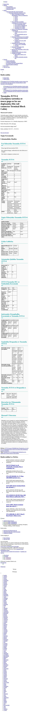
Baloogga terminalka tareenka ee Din (17, 13)
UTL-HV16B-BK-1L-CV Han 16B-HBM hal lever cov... (15, 476)
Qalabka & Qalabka (16, 53)
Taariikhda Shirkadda (11, 7)
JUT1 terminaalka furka (20, 24)
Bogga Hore (6, 4)
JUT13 (16, 19)
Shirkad (5, 5)
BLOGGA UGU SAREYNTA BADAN (10, 551)
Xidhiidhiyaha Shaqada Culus (18, 43)
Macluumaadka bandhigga (12, 64)
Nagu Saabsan (9, 6)
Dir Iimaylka (3, 562)
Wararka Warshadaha (11, 62)
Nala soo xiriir (6, 67)
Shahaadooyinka (10, 9)
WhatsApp (3, 566)
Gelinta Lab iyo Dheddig (20, 44)
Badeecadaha (6, 79)
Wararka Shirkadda (10, 60)
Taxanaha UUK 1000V (20, 28)
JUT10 (16, 16)
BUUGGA (5, 65)
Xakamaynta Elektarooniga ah (10, 530)
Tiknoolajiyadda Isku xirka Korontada (14, 11)
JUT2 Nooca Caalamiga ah (21, 25)
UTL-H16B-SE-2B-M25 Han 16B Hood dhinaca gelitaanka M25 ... (16, 495)
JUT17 (16, 20)
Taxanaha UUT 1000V (20, 26)
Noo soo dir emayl (5, 132)
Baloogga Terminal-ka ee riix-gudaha (20, 36)
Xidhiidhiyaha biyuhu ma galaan (19, 52)
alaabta (4, 10)
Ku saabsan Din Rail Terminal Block (14, 63)
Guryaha (17, 45)
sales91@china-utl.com (8, 520)
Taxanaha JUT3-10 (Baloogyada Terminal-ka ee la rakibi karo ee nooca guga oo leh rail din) (13, 452)
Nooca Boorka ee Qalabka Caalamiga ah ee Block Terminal (19, 22)
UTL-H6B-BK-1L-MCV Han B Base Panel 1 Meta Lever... (15, 514)
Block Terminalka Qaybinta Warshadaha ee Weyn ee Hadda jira (20, 15)
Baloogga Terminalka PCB (18, 47)
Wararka (5, 59)
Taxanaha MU (18, 48)
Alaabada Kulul (19, 549)
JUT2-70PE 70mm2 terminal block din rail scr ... (14, 505)
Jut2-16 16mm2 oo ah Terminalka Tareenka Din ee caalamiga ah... (14, 466)
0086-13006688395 (12, 522)
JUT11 (16, 18)
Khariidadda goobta (5, 550)
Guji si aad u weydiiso (5, 546)
